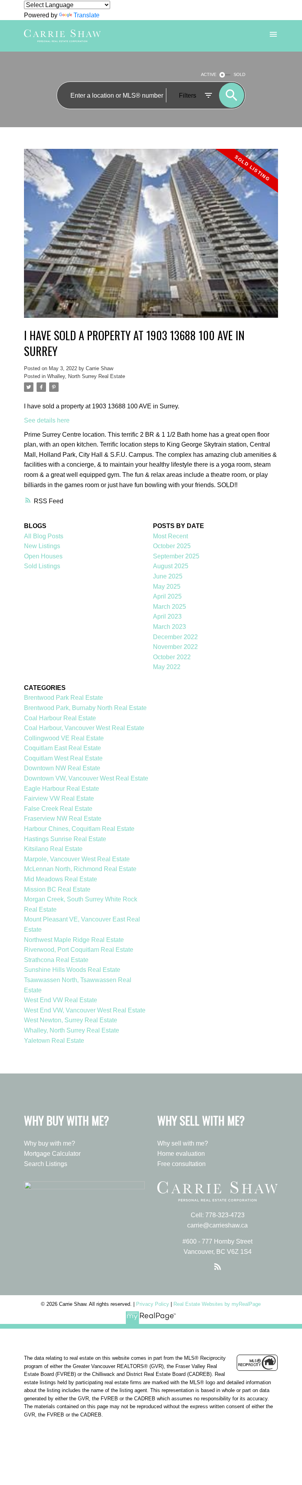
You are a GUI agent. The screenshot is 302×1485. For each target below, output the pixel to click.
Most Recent (170, 536)
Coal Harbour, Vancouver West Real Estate (84, 728)
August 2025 (170, 566)
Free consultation (181, 1164)
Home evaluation (181, 1153)
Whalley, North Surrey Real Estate (86, 376)
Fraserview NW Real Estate (62, 818)
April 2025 (167, 596)
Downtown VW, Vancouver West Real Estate (86, 778)
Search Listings (45, 1164)
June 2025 (167, 576)
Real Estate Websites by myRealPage (217, 1304)
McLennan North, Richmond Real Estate (80, 869)
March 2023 (169, 626)
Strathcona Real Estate (56, 960)
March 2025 (169, 606)
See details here (47, 420)
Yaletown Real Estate (54, 1040)
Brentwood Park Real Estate (63, 697)
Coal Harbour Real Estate (60, 718)
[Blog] (217, 1266)
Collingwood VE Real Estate (64, 738)
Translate (86, 15)
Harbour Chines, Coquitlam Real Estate (79, 828)
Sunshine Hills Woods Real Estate (72, 969)
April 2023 (167, 616)
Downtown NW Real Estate (62, 768)
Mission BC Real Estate (57, 889)
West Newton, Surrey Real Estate (70, 1020)
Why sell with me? (182, 1143)
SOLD (239, 74)
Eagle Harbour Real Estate (61, 788)
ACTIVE (208, 74)
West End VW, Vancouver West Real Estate (84, 1010)
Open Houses (43, 556)
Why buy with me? (49, 1143)
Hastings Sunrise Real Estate (65, 839)
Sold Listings (42, 566)
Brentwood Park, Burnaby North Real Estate (85, 707)
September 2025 (176, 556)
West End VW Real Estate (60, 1000)
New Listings (42, 546)
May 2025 (166, 586)
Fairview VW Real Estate (59, 798)
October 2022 (172, 657)
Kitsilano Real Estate (53, 848)
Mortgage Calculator (52, 1153)
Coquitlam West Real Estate (63, 758)
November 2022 (175, 646)
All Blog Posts (43, 536)
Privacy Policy (152, 1304)
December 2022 (175, 637)
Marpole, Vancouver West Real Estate (77, 859)
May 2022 (166, 667)
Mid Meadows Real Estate (60, 879)
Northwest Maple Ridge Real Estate (74, 939)
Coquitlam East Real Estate (62, 748)
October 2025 (172, 546)
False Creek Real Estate (58, 808)
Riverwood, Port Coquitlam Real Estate (78, 949)
